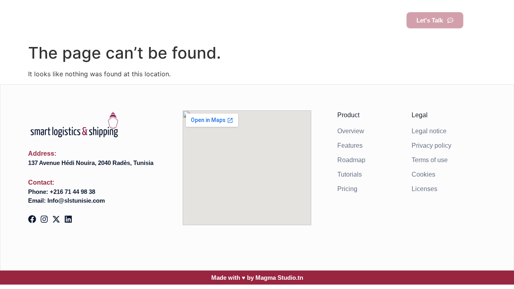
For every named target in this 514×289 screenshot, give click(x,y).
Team (306, 20)
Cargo (270, 20)
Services (218, 20)
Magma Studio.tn (279, 277)
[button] (480, 20)
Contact (376, 20)
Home (177, 20)
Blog (339, 20)
